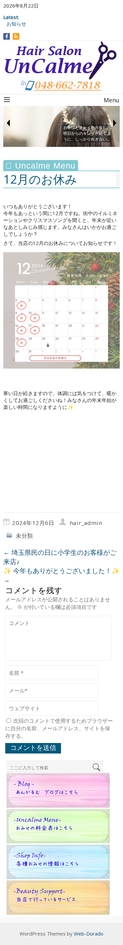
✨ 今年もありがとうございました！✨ (61, 575)
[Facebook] (6, 36)
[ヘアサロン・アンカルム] (61, 60)
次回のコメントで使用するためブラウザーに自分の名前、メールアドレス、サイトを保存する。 (59, 728)
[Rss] (16, 36)
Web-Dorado (88, 933)
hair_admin (86, 523)
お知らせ (16, 23)
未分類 (24, 535)
